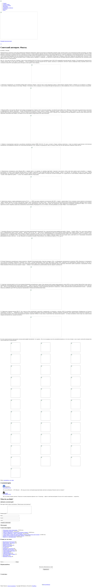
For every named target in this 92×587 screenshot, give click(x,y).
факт (13, 480)
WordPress (34, 585)
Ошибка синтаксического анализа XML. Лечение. (13, 535)
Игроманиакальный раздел (9, 541)
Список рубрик (6, 4)
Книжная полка (6, 544)
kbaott (6, 493)
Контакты (5, 8)
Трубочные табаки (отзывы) (9, 554)
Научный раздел (6, 546)
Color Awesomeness (12, 585)
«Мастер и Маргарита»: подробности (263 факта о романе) (15, 532)
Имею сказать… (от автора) (9, 542)
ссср (10, 480)
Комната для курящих (7, 545)
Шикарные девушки (7, 556)
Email (2, 517)
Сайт (2, 520)
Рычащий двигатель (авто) (6, 41)
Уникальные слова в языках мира (10, 530)
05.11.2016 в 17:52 (7, 494)
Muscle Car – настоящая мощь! (9, 536)
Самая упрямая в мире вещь (9, 550)
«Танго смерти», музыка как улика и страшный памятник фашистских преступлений (21, 534)
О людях (5, 547)
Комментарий (4, 513)
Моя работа (5, 6)
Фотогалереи (6, 555)
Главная (4, 3)
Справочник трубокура (8, 7)
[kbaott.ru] (46, 1)
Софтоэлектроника (7, 553)
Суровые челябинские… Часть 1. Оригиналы (12, 533)
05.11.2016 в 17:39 (7, 487)
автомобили (6, 480)
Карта (4, 10)
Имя (1, 515)
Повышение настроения (8, 548)
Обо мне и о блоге (7, 5)
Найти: (2, 561)
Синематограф (6, 551)
